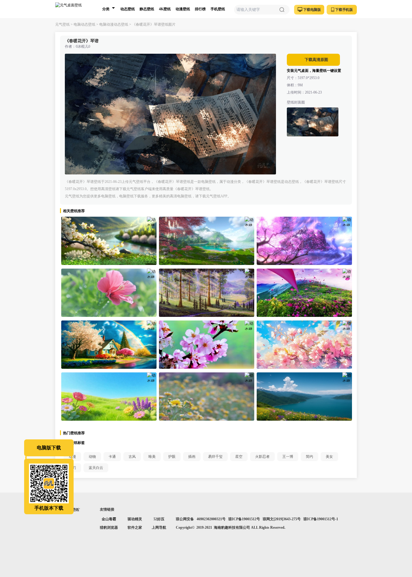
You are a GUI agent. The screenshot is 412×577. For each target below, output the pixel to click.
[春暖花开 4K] (206, 344)
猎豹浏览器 (109, 527)
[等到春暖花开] (206, 293)
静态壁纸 (147, 9)
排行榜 (200, 9)
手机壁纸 (218, 9)
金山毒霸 (109, 519)
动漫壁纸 (183, 9)
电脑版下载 (49, 447)
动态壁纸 (127, 9)
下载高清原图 (316, 59)
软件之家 (135, 527)
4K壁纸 (165, 9)
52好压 (159, 519)
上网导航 (159, 527)
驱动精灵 (135, 519)
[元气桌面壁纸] (72, 9)
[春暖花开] (109, 241)
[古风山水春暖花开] (206, 241)
